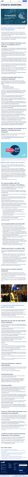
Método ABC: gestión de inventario (13, 162)
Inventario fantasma (14, 25)
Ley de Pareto (17, 158)
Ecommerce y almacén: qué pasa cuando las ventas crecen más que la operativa (13, 457)
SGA (17, 25)
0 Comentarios (24, 25)
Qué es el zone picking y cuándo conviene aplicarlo (9, 449)
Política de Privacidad (22, 468)
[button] (10, 1)
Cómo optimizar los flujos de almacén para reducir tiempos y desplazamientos (13, 452)
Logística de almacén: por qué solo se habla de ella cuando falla (11, 458)
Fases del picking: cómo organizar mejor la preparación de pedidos (11, 456)
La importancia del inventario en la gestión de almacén (12, 306)
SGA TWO (20, 25)
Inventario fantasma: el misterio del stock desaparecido (13, 29)
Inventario (10, 25)
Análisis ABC (10, 158)
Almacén (7, 25)
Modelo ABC (20, 158)
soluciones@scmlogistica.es (4, 472)
